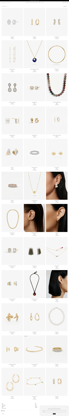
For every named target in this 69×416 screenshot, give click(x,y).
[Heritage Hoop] (34, 22)
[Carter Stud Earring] (56, 153)
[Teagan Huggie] (56, 382)
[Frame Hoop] (56, 218)
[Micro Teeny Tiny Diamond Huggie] (56, 120)
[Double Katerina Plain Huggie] (12, 349)
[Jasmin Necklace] (56, 317)
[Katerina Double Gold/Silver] (12, 284)
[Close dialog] (67, 407)
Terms (35, 405)
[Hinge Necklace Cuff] (56, 54)
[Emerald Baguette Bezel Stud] (12, 251)
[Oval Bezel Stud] (12, 22)
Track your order (4, 405)
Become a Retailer (4, 408)
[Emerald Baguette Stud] (12, 120)
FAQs (2, 407)
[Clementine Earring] (34, 251)
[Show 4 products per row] (66, 6)
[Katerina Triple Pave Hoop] (34, 218)
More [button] (35, 403)
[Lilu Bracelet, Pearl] (34, 382)
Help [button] (2, 403)
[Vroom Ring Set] (56, 349)
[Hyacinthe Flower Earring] (12, 317)
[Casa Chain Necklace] (12, 218)
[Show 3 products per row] (65, 6)
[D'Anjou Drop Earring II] (56, 22)
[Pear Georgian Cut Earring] (12, 87)
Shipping (3, 406)
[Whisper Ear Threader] (12, 54)
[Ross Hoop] (12, 153)
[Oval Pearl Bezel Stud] (34, 87)
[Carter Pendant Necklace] (34, 186)
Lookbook (36, 407)
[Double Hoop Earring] (34, 120)
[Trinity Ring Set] (12, 186)
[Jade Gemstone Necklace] (34, 284)
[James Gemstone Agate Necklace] (56, 87)
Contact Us (36, 406)
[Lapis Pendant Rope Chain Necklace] (34, 54)
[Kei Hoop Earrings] (34, 317)
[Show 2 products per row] (64, 6)
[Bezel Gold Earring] (56, 186)
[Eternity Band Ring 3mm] (34, 153)
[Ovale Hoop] (12, 382)
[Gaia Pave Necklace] (56, 251)
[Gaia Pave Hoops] (56, 284)
